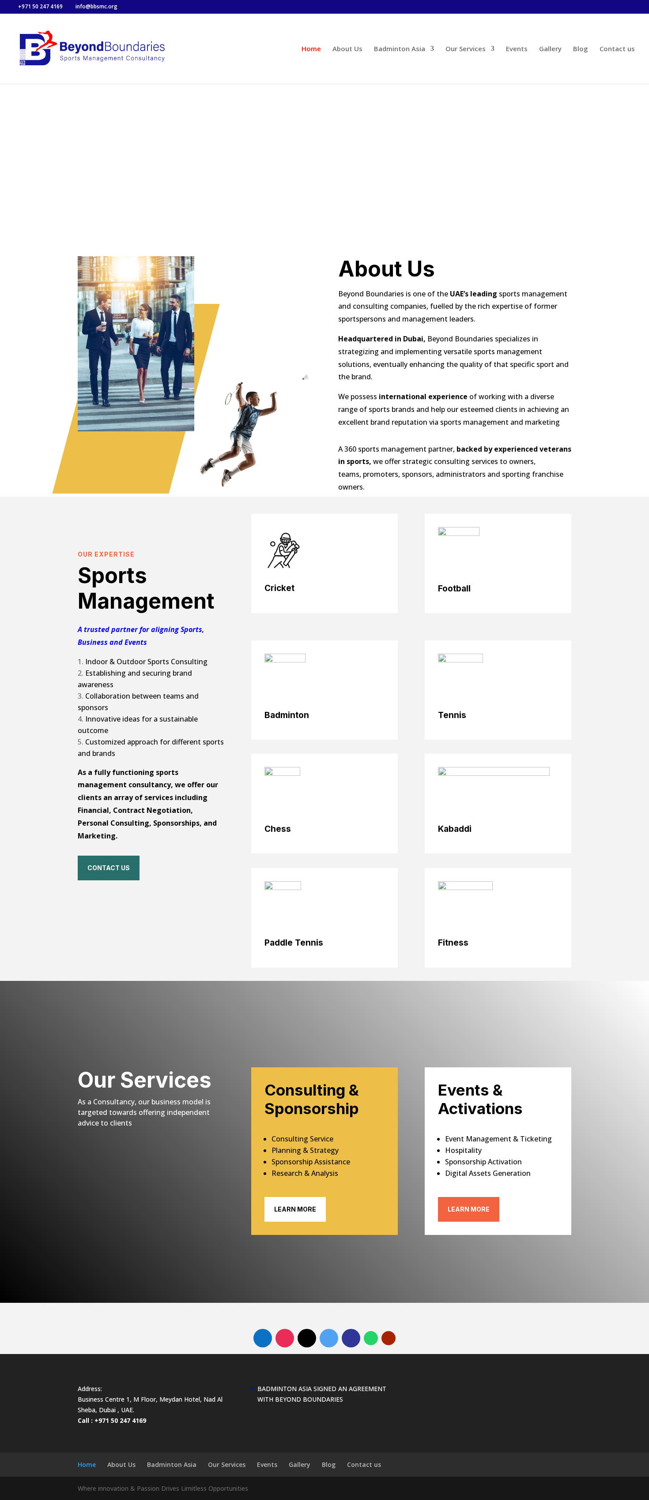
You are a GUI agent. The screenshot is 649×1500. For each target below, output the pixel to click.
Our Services (465, 49)
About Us (347, 49)
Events (517, 49)
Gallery (550, 49)
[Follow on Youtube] (388, 1338)
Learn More (295, 1209)
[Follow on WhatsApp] (371, 1338)
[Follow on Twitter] (329, 1338)
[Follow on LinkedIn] (351, 1338)
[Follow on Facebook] (262, 1338)
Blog (580, 49)
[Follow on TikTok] (307, 1338)
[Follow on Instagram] (284, 1338)
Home (311, 49)
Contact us (617, 49)
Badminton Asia (399, 49)
